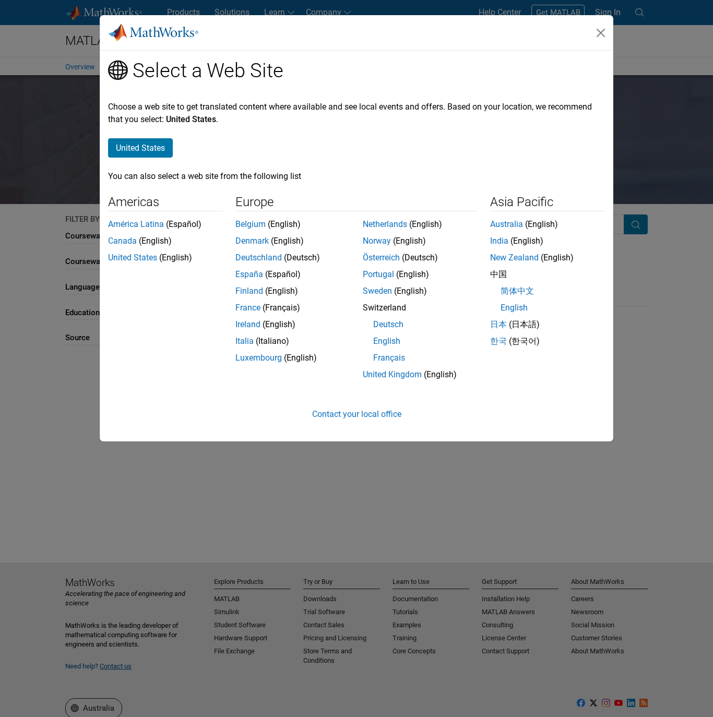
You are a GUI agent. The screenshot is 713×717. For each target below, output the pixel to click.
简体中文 (517, 291)
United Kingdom (392, 374)
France (247, 308)
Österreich (381, 257)
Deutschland (258, 257)
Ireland (247, 324)
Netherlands (385, 224)
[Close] (600, 33)
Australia (506, 224)
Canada (122, 241)
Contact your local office (356, 414)
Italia (244, 341)
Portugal (378, 274)
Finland (249, 291)
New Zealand (514, 257)
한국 (498, 341)
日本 (498, 324)
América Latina (136, 224)
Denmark (252, 241)
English (386, 341)
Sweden (377, 291)
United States (132, 257)
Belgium (250, 224)
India (499, 241)
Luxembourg (258, 358)
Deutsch (388, 324)
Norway (377, 241)
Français (389, 358)
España (249, 274)
